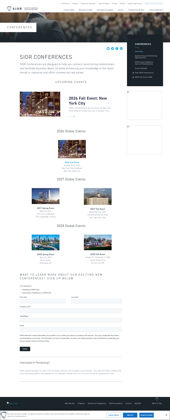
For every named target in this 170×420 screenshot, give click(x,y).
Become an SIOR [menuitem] (85, 10)
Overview (139, 51)
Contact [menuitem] (114, 4)
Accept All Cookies (147, 415)
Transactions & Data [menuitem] (136, 10)
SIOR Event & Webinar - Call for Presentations (144, 63)
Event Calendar (141, 68)
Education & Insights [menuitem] (105, 10)
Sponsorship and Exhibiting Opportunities (146, 57)
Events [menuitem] (121, 10)
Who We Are (70, 403)
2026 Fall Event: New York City (88, 101)
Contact (129, 403)
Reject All (130, 415)
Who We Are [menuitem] (66, 4)
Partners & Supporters (97, 403)
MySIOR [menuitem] (122, 4)
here (79, 373)
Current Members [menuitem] (156, 10)
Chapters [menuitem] (75, 4)
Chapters (81, 403)
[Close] (166, 414)
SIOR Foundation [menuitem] (104, 4)
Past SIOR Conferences (144, 72)
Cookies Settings (113, 415)
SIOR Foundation (116, 403)
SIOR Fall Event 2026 (143, 77)
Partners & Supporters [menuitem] (88, 4)
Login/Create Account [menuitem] (135, 4)
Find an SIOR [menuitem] (69, 10)
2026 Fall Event (72, 162)
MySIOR (138, 403)
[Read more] (72, 116)
